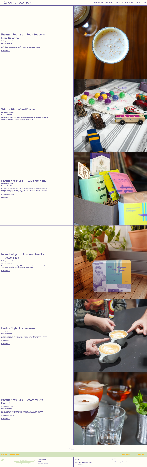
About (39, 465)
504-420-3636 (79, 464)
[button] (145, 3)
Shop (39, 461)
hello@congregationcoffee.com (83, 462)
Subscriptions (42, 459)
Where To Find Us (43, 463)
